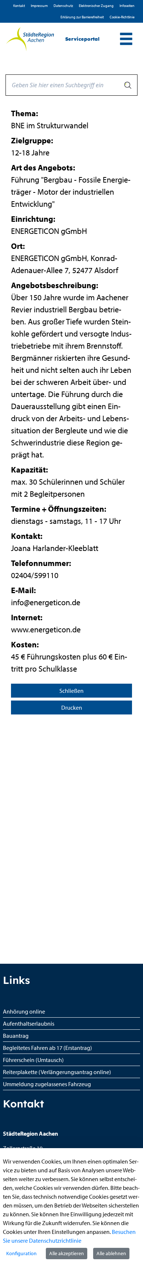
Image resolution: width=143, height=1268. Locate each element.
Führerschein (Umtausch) (33, 1059)
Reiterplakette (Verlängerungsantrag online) (57, 1072)
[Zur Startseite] (30, 39)
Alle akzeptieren (66, 1253)
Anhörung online (24, 1011)
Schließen (71, 690)
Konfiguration (21, 1253)
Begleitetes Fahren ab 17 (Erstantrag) (47, 1047)
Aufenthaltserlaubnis (28, 1023)
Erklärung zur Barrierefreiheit (82, 17)
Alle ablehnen (111, 1253)
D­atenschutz (63, 5)
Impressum (39, 5)
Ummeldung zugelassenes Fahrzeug (47, 1084)
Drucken (71, 707)
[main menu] (126, 40)
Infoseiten (127, 5)
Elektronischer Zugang (96, 5)
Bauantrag (16, 1035)
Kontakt (19, 5)
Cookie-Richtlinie (122, 17)
